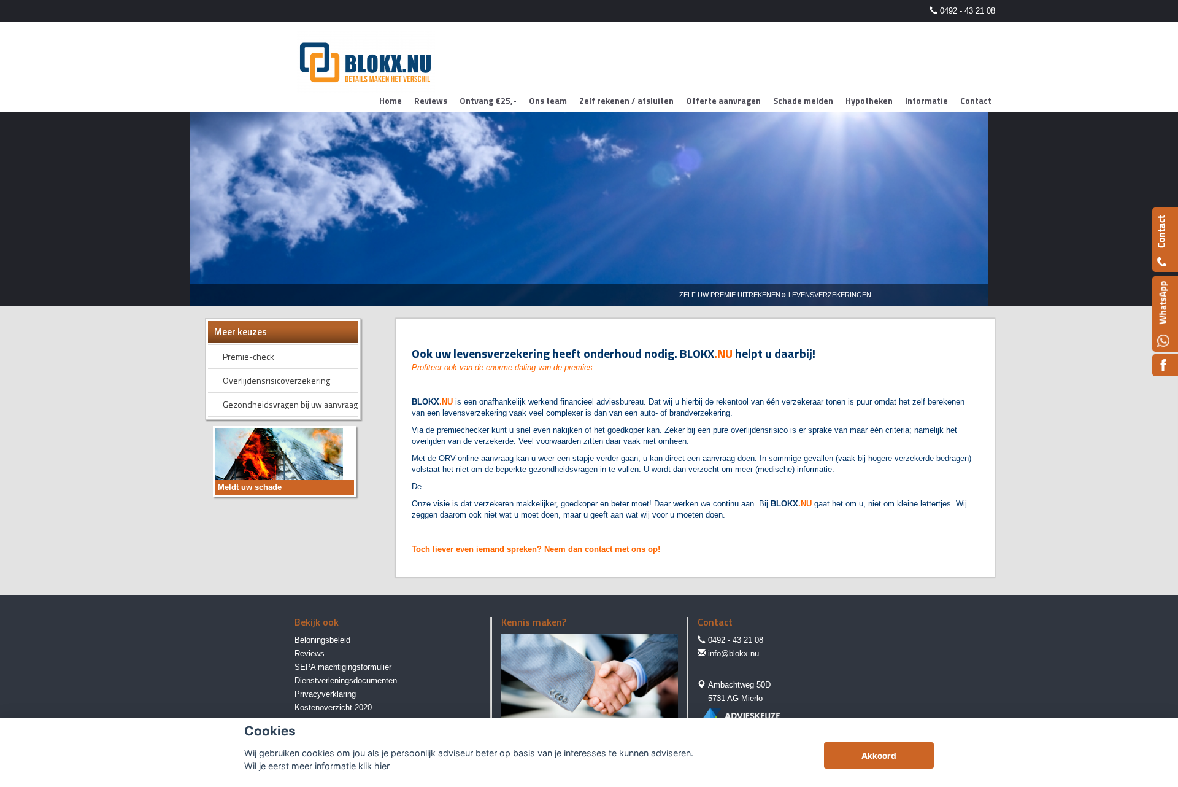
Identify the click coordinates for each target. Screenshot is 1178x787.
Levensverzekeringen (829, 294)
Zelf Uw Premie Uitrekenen (729, 294)
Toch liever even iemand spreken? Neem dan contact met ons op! (536, 549)
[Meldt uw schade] (279, 460)
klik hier (374, 766)
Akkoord (878, 756)
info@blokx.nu (733, 653)
